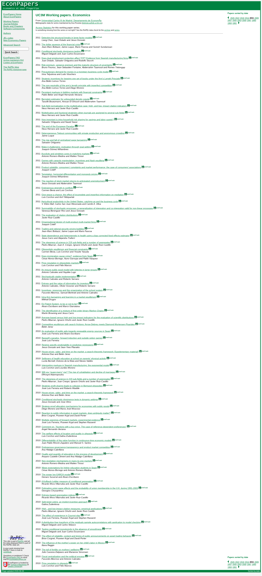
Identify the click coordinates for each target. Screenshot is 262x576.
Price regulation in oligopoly (55, 563)
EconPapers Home (12, 14)
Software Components (14, 28)
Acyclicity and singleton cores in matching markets (65, 153)
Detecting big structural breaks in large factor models (67, 37)
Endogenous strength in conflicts (57, 188)
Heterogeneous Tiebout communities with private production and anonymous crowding (83, 133)
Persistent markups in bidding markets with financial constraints (72, 92)
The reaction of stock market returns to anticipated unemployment (73, 181)
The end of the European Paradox (58, 126)
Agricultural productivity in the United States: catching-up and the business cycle (79, 201)
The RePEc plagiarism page (15, 70)
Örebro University (15, 566)
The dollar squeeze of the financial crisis (61, 44)
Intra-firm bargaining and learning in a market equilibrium (69, 297)
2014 (247, 18)
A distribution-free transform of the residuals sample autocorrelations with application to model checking (91, 522)
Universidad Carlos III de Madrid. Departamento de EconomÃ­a (71, 20)
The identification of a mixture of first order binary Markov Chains (73, 310)
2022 (237, 18)
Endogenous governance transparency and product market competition (76, 447)
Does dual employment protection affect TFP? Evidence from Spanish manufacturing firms (85, 58)
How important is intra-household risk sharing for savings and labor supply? (78, 119)
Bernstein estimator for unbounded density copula (65, 99)
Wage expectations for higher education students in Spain (69, 467)
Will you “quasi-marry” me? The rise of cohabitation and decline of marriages (78, 372)
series (116, 30)
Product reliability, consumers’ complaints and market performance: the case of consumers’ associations (91, 167)
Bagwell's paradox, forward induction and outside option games (72, 338)
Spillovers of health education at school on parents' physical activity (74, 358)
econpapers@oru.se (17, 559)
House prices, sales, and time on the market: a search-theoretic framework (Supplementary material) (90, 351)
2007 (230, 20)
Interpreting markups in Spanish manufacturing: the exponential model (75, 365)
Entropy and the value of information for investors (65, 283)
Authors (7, 33)
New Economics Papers (14, 40)
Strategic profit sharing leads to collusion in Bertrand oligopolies (72, 386)
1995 (254, 20)
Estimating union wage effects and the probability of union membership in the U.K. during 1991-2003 (90, 488)
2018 (242, 18)
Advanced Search (11, 45)
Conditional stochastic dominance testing (61, 51)
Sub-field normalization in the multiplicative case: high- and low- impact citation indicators (84, 106)
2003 (239, 20)
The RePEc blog (11, 67)
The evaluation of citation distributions (60, 215)
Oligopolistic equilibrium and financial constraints (65, 249)
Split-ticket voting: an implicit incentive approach (64, 502)
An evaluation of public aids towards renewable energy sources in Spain (76, 331)
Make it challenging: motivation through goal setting (66, 147)
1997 (249, 20)
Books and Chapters (13, 26)
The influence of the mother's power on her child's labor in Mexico (73, 543)
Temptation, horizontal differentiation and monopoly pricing (70, 174)
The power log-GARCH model (56, 474)
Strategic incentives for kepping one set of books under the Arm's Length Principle (81, 78)
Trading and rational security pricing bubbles (63, 229)
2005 (234, 20)
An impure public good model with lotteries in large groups (69, 270)
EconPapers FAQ (11, 57)
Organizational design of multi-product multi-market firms (69, 222)
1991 (234, 23)
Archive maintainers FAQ (13, 60)
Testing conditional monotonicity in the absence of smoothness (72, 529)
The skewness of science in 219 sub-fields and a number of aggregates (76, 242)
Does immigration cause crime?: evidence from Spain (67, 256)
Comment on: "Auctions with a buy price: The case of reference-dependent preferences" (84, 427)
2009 (256, 18)
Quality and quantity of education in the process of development (72, 454)
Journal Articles (10, 24)
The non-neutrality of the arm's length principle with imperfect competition (77, 85)
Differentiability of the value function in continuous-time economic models (76, 440)
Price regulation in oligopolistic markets (60, 263)
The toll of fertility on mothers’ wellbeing (60, 549)
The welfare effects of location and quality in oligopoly (67, 433)
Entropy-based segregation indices (58, 495)
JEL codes (8, 38)
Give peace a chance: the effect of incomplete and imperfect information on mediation (83, 194)
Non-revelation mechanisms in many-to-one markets (67, 461)
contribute (7, 552)
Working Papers (11, 21)
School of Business (19, 565)
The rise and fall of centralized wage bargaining (64, 140)
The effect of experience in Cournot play (61, 515)
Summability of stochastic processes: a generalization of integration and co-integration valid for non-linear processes (97, 208)
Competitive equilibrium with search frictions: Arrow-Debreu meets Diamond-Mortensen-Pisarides (88, 324)
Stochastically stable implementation (59, 276)
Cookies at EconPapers (13, 63)
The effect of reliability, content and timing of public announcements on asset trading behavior (86, 536)
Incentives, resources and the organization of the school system (72, 290)
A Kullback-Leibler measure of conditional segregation (67, 481)
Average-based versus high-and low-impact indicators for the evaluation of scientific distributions (88, 317)
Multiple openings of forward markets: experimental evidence (71, 420)
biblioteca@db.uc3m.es (92, 23)
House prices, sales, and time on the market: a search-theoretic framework (77, 392)
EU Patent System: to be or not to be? (60, 304)
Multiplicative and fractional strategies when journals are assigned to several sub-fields (83, 112)
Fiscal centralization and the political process (63, 556)
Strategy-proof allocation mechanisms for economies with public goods (75, 406)
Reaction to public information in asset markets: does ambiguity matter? (76, 413)
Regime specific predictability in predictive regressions (67, 345)
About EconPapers (12, 16)
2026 (232, 18)
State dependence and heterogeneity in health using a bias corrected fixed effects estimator (85, 235)
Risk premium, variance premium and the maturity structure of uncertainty (77, 65)
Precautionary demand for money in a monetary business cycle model (75, 72)
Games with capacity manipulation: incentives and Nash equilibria (73, 160)
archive (107, 30)
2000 (244, 20)
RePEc (21, 541)
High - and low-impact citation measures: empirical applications (72, 508)
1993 (230, 23)
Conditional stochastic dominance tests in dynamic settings (70, 399)
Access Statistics (44, 27)
